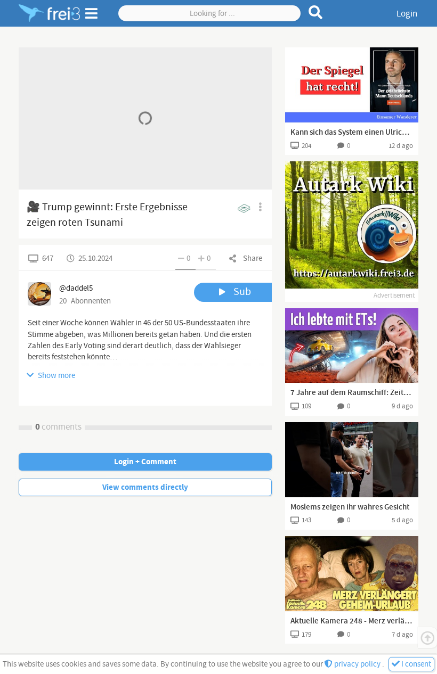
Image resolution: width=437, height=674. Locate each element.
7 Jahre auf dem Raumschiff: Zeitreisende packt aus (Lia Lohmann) (351, 393)
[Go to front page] (49, 13)
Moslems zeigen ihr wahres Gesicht (349, 507)
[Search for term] (316, 12)
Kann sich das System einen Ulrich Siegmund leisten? (351, 132)
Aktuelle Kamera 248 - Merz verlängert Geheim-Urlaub (351, 621)
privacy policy (357, 664)
